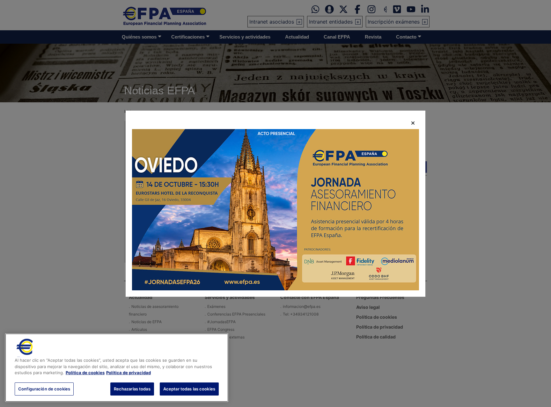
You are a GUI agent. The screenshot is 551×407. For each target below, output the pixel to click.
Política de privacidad (128, 372)
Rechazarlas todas (132, 388)
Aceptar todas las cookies (189, 388)
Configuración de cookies (44, 388)
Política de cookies (85, 372)
